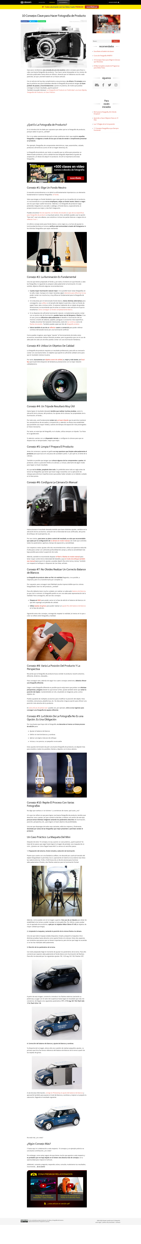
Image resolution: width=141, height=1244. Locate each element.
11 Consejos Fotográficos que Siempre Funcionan (106, 129)
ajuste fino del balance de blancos (74, 606)
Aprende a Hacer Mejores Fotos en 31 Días (106, 119)
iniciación (42, 2)
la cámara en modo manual (60, 541)
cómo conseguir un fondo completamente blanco (55, 310)
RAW (39, 600)
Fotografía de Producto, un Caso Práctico (41, 92)
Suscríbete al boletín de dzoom (104, 51)
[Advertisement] (43, 107)
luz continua (71, 322)
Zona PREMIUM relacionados (55, 1174)
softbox (44, 303)
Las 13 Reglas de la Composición (104, 124)
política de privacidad (108, 1222)
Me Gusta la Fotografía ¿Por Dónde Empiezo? (105, 113)
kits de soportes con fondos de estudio (52, 213)
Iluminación (83, 21)
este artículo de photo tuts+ (38, 708)
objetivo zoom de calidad (53, 360)
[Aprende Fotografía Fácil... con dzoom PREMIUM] (57, 172)
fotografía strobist (73, 324)
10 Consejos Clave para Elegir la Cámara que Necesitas (107, 61)
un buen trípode (62, 420)
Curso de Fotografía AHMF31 (103, 56)
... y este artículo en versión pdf (57, 1203)
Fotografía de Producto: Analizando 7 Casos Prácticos (43, 1196)
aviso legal (98, 1222)
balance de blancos (79, 591)
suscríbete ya (92, 7)
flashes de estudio (36, 324)
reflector (52, 327)
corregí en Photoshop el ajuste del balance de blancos (64, 1093)
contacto (118, 1222)
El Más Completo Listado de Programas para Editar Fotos (106, 67)
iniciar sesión (113, 2)
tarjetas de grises (40, 606)
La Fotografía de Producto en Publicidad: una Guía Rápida (66, 90)
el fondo (56, 195)
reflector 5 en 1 (32, 219)
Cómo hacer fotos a (74, 21)
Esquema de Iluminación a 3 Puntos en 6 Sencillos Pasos (70, 1196)
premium (52, 2)
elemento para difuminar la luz (75, 293)
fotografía (63, 2)
